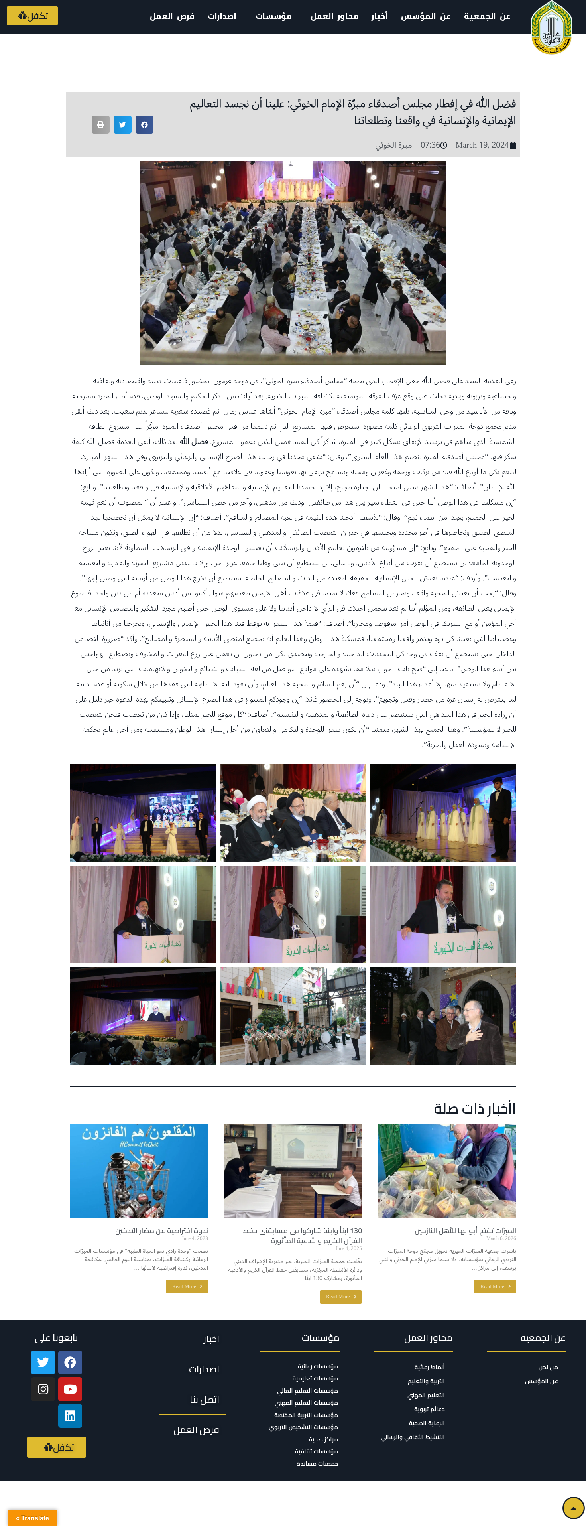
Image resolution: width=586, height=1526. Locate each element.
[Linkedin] (70, 1416)
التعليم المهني (426, 1395)
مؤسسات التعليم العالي (307, 1390)
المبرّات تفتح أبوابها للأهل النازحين (465, 1230)
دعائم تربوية (429, 1409)
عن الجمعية (487, 15)
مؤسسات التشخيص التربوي (303, 1427)
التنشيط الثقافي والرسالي (413, 1437)
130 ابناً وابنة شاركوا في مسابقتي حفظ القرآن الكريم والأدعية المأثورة (302, 1235)
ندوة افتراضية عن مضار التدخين (161, 1230)
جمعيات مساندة (317, 1463)
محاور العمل (428, 1337)
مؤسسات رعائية (318, 1366)
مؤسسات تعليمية (315, 1378)
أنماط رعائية (430, 1367)
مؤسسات (321, 1337)
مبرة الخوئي (393, 145)
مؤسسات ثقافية (316, 1451)
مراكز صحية (323, 1439)
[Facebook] (70, 1362)
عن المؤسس (426, 15)
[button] (32, 15)
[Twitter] (43, 1362)
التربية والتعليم (426, 1381)
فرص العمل (172, 15)
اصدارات (222, 15)
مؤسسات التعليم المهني (306, 1402)
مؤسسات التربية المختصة (306, 1415)
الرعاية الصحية (427, 1423)
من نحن (548, 1367)
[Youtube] (70, 1389)
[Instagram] (43, 1389)
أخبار (380, 15)
